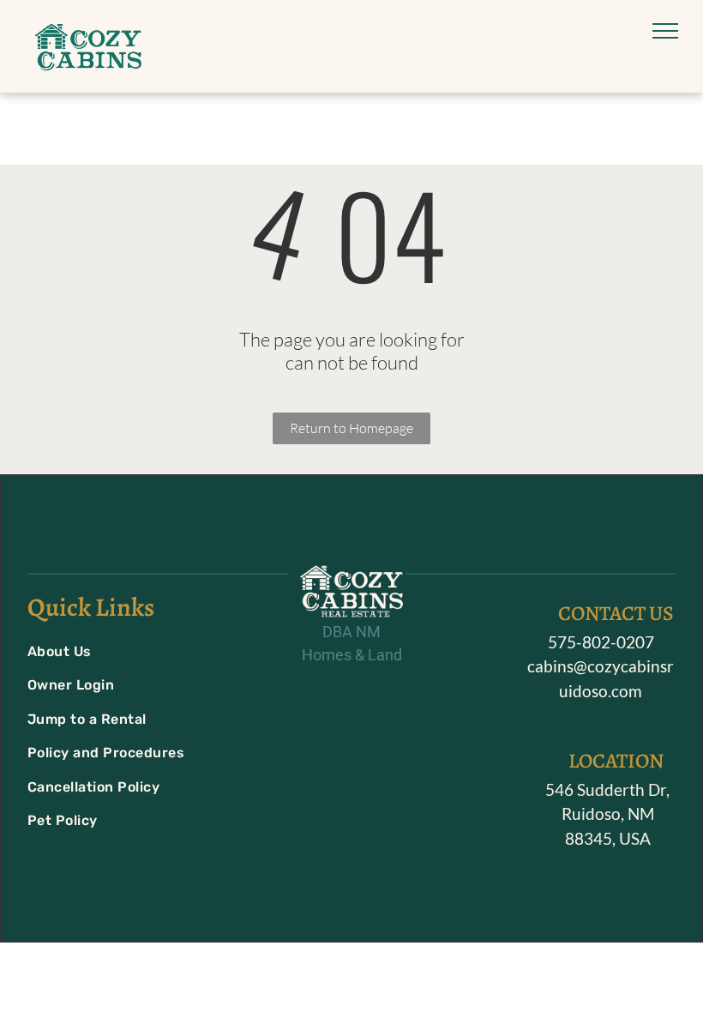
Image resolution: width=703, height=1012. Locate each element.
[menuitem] (130, 651)
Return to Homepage (351, 428)
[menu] (665, 31)
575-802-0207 (601, 642)
